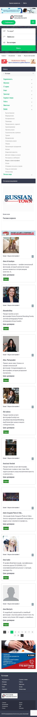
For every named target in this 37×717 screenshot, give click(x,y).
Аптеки (7, 149)
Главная (4, 702)
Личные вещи (7, 174)
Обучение (6, 83)
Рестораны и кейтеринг (12, 157)
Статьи (3, 708)
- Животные (21, 684)
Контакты (21, 708)
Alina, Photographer (9, 360)
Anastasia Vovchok (9, 463)
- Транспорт (4, 689)
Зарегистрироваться (14, 3)
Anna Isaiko (6, 560)
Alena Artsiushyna (8, 261)
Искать (18, 48)
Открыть (6, 279)
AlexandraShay (7, 310)
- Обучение (4, 682)
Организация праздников (13, 146)
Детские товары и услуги (13, 155)
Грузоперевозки (10, 127)
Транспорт (6, 94)
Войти (25, 3)
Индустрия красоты (11, 152)
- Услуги (20, 686)
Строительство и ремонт (13, 132)
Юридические (9, 138)
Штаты (20, 704)
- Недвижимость (5, 679)
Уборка (7, 143)
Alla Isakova (6, 411)
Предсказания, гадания (12, 124)
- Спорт (3, 686)
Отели (7, 163)
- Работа (20, 682)
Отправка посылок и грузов (13, 166)
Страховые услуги (11, 141)
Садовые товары (8, 98)
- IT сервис (4, 684)
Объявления (5, 704)
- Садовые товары (23, 679)
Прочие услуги (9, 129)
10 (18, 635)
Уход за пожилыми (11, 169)
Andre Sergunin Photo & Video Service (15, 513)
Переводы (8, 121)
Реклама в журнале (9, 218)
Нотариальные (10, 118)
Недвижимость (7, 79)
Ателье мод (9, 171)
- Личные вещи (22, 689)
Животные (6, 105)
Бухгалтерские (9, 113)
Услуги (5, 109)
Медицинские (9, 115)
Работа (5, 101)
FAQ (20, 706)
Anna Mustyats (7, 609)
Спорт (5, 90)
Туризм (7, 135)
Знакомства (5, 706)
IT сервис (6, 86)
